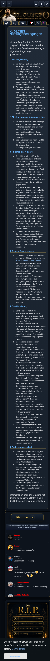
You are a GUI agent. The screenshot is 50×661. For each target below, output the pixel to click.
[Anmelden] (41, 4)
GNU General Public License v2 (30, 261)
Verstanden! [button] (15, 656)
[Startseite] (25, 15)
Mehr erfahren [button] (18, 649)
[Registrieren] (36, 4)
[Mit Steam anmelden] (46, 4)
